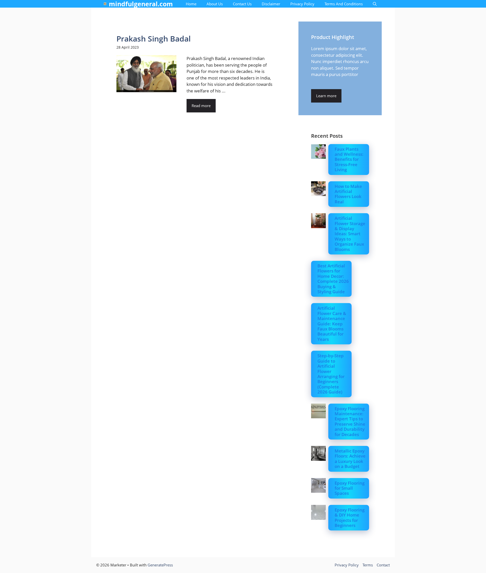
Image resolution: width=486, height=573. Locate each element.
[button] (375, 4)
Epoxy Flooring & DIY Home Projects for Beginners (349, 517)
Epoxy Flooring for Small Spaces (349, 488)
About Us (215, 3)
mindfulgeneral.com (141, 4)
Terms (367, 564)
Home (191, 3)
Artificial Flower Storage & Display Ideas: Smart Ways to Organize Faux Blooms (350, 233)
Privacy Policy (302, 3)
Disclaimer (271, 3)
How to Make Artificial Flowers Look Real (348, 194)
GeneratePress (160, 564)
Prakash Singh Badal (153, 38)
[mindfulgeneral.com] (105, 4)
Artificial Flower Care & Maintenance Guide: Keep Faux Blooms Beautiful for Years (331, 323)
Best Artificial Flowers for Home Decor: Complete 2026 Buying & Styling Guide (333, 278)
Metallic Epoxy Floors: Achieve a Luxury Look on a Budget (350, 458)
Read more (201, 105)
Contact (383, 564)
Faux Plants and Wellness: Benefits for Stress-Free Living (349, 159)
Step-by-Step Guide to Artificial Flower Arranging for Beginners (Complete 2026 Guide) (331, 374)
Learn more (326, 95)
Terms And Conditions (344, 3)
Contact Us (242, 3)
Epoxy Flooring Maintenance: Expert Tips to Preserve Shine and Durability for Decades (350, 421)
